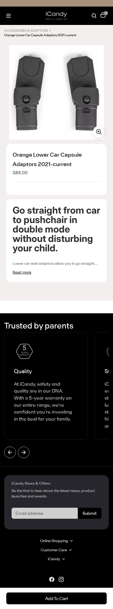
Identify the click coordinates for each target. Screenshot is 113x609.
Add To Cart (56, 598)
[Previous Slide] (10, 452)
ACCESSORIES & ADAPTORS (26, 30)
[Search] (94, 15)
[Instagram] (61, 579)
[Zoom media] (99, 131)
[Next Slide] (23, 452)
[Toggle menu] (8, 16)
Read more (22, 272)
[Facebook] (52, 579)
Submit (90, 513)
